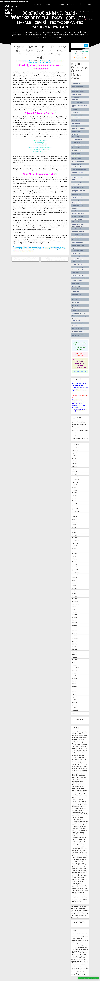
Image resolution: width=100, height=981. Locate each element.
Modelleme (77, 957)
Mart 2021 (74, 614)
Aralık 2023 (74, 530)
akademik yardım (82, 936)
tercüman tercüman (23, 61)
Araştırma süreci (74, 942)
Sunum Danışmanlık (76, 964)
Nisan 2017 (74, 707)
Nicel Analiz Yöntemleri (78, 854)
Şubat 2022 (74, 585)
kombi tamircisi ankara (78, 806)
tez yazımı (75, 754)
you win (85, 770)
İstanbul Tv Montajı (82, 887)
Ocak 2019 (74, 681)
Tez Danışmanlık (81, 966)
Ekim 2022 (74, 564)
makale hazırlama (80, 746)
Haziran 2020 (75, 638)
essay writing (75, 768)
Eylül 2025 (74, 474)
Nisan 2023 (74, 548)
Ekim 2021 (74, 596)
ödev (83, 750)
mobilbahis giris (76, 777)
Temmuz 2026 (75, 447)
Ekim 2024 (74, 503)
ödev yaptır (78, 750)
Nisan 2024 (74, 519)
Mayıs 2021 (74, 609)
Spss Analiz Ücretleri (77, 817)
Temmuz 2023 (75, 540)
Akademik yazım (76, 938)
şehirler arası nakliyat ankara (79, 763)
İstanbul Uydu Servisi (77, 888)
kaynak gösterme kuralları (81, 952)
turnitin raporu (82, 968)
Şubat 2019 (74, 678)
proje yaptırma (76, 739)
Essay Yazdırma (79, 949)
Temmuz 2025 (75, 479)
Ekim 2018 (74, 689)
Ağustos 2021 (75, 601)
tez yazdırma (75, 741)
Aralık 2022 (74, 559)
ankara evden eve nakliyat (79, 761)
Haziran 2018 (75, 694)
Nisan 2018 (74, 699)
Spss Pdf (80, 848)
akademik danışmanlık (78, 757)
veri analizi (80, 743)
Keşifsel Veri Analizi (82, 877)
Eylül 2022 (74, 567)
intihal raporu (74, 952)
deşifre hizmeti (79, 947)
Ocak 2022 (74, 588)
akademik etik (73, 936)
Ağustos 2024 (75, 508)
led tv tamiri (80, 803)
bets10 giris (75, 775)
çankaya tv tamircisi (82, 790)
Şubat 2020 (74, 649)
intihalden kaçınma (84, 951)
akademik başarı (75, 933)
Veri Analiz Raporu (76, 879)
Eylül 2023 (74, 537)
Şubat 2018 (74, 702)
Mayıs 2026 (74, 453)
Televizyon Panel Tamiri (78, 801)
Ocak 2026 (74, 463)
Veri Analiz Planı (81, 870)
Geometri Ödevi (75, 435)
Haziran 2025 (75, 482)
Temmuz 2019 (75, 667)
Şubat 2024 (74, 524)
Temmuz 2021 (75, 604)
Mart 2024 (74, 522)
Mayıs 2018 (74, 697)
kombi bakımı (79, 808)
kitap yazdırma (82, 956)
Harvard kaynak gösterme (75, 951)
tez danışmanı (81, 754)
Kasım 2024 (74, 500)
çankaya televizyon (77, 794)
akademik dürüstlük (83, 933)
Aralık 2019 (74, 654)
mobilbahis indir (82, 779)
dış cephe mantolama (81, 812)
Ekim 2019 (74, 659)
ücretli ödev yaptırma (77, 735)
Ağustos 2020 (75, 633)
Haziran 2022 (75, 575)
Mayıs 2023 (74, 545)
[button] (88, 978)
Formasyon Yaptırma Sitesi (81, 914)
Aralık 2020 (74, 622)
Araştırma (86, 940)
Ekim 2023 (74, 535)
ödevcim (73, 974)
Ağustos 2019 (75, 665)
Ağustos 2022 (75, 569)
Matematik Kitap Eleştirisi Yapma (80, 430)
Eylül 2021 (74, 598)
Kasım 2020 (74, 625)
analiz (83, 940)
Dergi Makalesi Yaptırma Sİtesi (78, 915)
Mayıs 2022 (74, 577)
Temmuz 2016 (75, 713)
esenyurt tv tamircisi (81, 815)
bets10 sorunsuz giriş (77, 781)
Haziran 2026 (75, 450)
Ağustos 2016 (75, 710)
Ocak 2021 (74, 620)
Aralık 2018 (74, 683)
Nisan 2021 (74, 612)
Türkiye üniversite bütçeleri (41, 62)
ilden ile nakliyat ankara (78, 764)
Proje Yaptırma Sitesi (79, 908)
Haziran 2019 (75, 670)
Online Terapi (82, 910)
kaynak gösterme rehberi (75, 954)
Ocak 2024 (74, 527)
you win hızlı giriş (76, 772)
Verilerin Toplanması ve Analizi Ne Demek (79, 841)
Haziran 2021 (75, 606)
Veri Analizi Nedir (76, 830)
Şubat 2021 (74, 617)
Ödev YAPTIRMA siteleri (78, 734)
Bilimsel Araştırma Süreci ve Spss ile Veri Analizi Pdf (79, 865)
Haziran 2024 (75, 514)
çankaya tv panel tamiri (78, 792)
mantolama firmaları (77, 814)
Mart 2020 (74, 646)
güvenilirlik (86, 949)
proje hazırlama (81, 748)
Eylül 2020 (74, 630)
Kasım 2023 (74, 532)
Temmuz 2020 (75, 636)
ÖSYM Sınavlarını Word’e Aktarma (80, 438)
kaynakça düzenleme (82, 954)
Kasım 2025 (74, 469)
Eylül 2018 (74, 691)
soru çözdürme (85, 961)
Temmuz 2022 (75, 572)
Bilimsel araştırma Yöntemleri (76, 946)
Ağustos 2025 (75, 476)
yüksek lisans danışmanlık (78, 755)
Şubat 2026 (74, 461)
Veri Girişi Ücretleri (81, 823)
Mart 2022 (74, 583)
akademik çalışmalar (78, 940)
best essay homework (81, 766)
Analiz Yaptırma (76, 825)
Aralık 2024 (74, 498)
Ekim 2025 (74, 471)
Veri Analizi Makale (81, 828)
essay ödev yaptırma (77, 770)
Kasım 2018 (74, 686)
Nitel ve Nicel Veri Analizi (80, 852)
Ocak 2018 (74, 705)
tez (77, 966)
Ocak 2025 (74, 495)
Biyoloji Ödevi (75, 433)
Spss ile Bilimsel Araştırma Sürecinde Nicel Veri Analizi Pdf (79, 857)
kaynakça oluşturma (75, 956)
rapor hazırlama (76, 962)
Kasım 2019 (74, 657)
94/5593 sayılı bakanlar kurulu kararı (22, 249)
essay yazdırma (83, 768)
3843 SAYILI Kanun (60, 247)
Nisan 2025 (74, 487)
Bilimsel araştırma (82, 944)
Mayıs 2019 (74, 673)
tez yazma (84, 752)
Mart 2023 (74, 551)
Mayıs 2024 (74, 516)
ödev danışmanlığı (81, 805)
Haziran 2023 (75, 543)
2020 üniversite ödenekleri (47, 61)
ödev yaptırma (83, 737)
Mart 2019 (74, 675)
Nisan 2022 (74, 580)
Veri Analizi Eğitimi (77, 839)
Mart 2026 (74, 458)
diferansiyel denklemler (80, 759)
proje (76, 959)
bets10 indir (82, 775)
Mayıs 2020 (74, 641)
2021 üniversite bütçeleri (35, 247)
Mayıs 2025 (74, 484)
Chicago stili (85, 946)
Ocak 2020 (74, 652)
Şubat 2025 (74, 492)
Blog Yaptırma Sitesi (76, 917)
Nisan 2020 (74, 644)
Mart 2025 (74, 490)
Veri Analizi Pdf (82, 837)
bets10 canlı (82, 774)
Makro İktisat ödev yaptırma (79, 732)
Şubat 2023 (74, 553)
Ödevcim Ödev (11, 11)
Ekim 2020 (74, 628)
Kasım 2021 (74, 593)
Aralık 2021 (74, 591)
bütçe (36, 140)
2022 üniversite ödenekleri (48, 247)
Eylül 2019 (74, 662)
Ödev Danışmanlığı (79, 971)
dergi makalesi (73, 947)
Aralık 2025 (74, 466)
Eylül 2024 (74, 506)
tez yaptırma (83, 739)
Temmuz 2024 (75, 511)
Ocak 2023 (74, 556)
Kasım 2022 (74, 561)
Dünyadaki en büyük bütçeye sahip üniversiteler (43, 249)
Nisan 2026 (74, 455)
